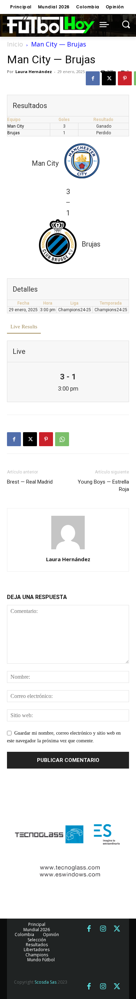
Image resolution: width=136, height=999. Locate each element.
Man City (15, 126)
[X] (109, 78)
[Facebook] (93, 78)
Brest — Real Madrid (30, 482)
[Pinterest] (125, 78)
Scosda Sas (45, 982)
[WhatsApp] (62, 439)
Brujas (13, 132)
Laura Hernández (33, 71)
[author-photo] (68, 549)
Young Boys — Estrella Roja (103, 485)
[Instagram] (103, 929)
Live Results (23, 326)
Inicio (15, 44)
